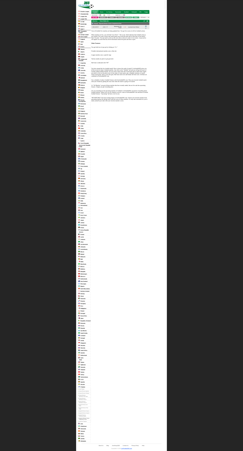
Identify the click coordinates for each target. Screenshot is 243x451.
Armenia (82, 65)
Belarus (82, 85)
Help (143, 445)
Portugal (82, 313)
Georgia (82, 176)
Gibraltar (82, 183)
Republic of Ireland (85, 321)
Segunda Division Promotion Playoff (82, 416)
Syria (81, 358)
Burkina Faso (84, 113)
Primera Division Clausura (84, 393)
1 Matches (94, 21)
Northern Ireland (84, 291)
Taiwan (82, 362)
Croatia (82, 136)
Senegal (82, 338)
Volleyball (134, 12)
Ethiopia (82, 164)
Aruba (82, 68)
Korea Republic (84, 230)
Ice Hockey (109, 12)
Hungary (82, 196)
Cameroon (83, 121)
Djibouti (82, 151)
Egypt (82, 156)
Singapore (83, 343)
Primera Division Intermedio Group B (83, 402)
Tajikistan (83, 364)
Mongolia (82, 271)
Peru (81, 306)
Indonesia (83, 203)
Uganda (82, 382)
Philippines (83, 308)
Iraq (81, 210)
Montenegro (83, 274)
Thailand (82, 369)
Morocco (82, 276)
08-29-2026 (94, 15)
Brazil (82, 106)
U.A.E (82, 379)
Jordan (82, 222)
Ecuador (82, 154)
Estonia (82, 161)
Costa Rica (83, 133)
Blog (108, 445)
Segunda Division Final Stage (83, 408)
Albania (82, 49)
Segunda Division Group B (84, 413)
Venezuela (83, 428)
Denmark (83, 149)
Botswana (83, 104)
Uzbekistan (83, 426)
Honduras (83, 191)
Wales (82, 433)
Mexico (82, 266)
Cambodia (83, 118)
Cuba (81, 138)
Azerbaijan (83, 75)
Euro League (83, 36)
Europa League (84, 34)
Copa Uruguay (81, 389)
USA (81, 424)
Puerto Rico (83, 316)
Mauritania (83, 264)
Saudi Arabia (83, 333)
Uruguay (82, 387)
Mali (81, 259)
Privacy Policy (135, 445)
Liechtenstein (84, 244)
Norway (82, 293)
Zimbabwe (83, 441)
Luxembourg (83, 249)
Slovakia (82, 345)
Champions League (83, 32)
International (83, 205)
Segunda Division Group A (84, 410)
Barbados (83, 82)
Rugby (146, 12)
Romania (82, 323)
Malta (81, 261)
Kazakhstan (83, 225)
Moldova (82, 269)
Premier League (84, 11)
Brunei (82, 108)
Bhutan (82, 95)
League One (83, 16)
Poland (82, 311)
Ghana (82, 181)
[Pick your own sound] (146, 26)
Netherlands (83, 279)
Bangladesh (83, 80)
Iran (81, 208)
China (82, 128)
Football (95, 12)
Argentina (83, 63)
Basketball (118, 12)
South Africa (83, 350)
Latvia (82, 237)
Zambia (82, 438)
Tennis (101, 12)
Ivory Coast (83, 215)
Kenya (82, 227)
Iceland (82, 198)
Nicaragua (83, 284)
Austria (82, 73)
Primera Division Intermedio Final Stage (83, 396)
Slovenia (82, 348)
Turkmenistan (84, 377)
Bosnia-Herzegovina (82, 100)
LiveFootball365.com (126, 448)
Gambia (82, 173)
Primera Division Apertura (84, 391)
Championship (84, 14)
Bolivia (82, 97)
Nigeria (82, 286)
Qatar (82, 318)
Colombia (83, 131)
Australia (82, 70)
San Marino (83, 330)
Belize (82, 90)
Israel (82, 213)
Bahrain (82, 78)
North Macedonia (85, 288)
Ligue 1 (82, 29)
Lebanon (82, 239)
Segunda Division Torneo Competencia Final (84, 419)
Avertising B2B (116, 445)
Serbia (82, 340)
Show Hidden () (104, 21)
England (82, 39)
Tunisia (82, 372)
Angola (82, 56)
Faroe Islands (84, 166)
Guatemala (83, 188)
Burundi (82, 116)
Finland (82, 171)
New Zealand (83, 281)
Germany (83, 178)
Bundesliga (83, 24)
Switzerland (83, 355)
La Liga (82, 21)
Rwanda (82, 328)
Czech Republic (84, 143)
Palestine (83, 298)
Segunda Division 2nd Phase (83, 405)
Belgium (82, 87)
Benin (82, 92)
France (82, 46)
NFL (140, 12)
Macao (82, 251)
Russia (82, 325)
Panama (82, 301)
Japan (82, 220)
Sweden (82, 353)
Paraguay (83, 303)
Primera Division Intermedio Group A (82, 399)
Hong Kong (83, 193)
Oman (82, 296)
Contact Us (125, 445)
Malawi (82, 254)
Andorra (82, 54)
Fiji (81, 168)
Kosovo (81, 232)
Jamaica (82, 217)
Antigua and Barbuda (83, 60)
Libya (81, 242)
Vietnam (82, 431)
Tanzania (82, 367)
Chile (81, 126)
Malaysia (82, 256)
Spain (82, 41)
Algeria (82, 52)
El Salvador (83, 159)
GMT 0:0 (118, 15)
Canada (82, 123)
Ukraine (82, 384)
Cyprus (82, 141)
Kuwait (82, 234)
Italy (81, 44)
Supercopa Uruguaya (83, 421)
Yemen (82, 436)
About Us (101, 445)
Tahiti (80, 360)
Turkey (82, 374)
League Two (83, 19)
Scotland (82, 335)
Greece (82, 186)
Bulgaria (82, 111)
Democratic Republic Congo (84, 146)
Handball (126, 12)
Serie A (82, 26)
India (81, 201)
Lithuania (82, 247)
